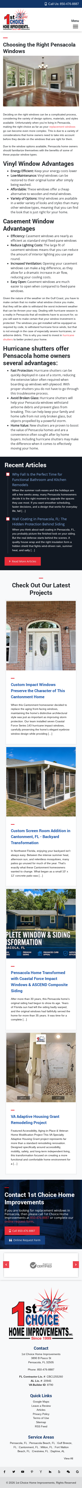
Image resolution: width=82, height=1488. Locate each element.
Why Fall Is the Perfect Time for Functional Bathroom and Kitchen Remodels (39, 479)
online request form (19, 1221)
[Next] (76, 1264)
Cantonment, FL (29, 1447)
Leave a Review (41, 1405)
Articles (41, 1409)
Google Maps (41, 1401)
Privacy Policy (41, 1414)
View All (68, 1458)
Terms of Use (41, 1418)
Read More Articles (23, 561)
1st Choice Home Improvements (35, 1482)
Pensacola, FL (18, 1443)
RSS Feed (41, 1426)
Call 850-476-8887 (23, 1231)
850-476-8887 (69, 4)
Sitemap (41, 1422)
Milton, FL (47, 1447)
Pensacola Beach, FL (42, 1443)
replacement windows (62, 126)
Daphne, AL (58, 1451)
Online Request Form (26, 1240)
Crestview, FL (40, 1451)
